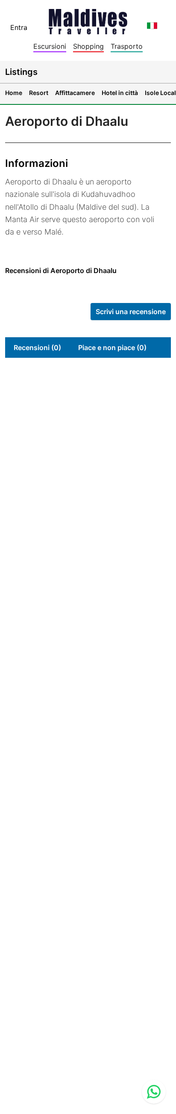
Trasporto (127, 46)
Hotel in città (120, 92)
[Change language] (152, 26)
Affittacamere (75, 92)
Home (13, 92)
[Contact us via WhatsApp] (154, 1092)
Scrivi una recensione (131, 311)
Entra (18, 27)
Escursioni (49, 46)
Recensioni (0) (37, 347)
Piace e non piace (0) (112, 347)
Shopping (88, 46)
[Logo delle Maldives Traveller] (88, 19)
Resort (38, 92)
